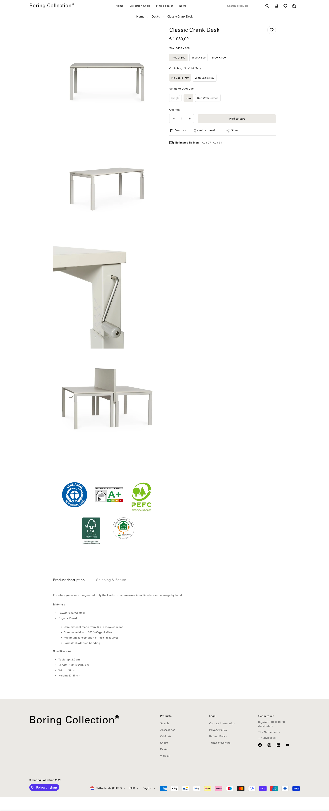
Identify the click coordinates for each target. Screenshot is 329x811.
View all (165, 755)
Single (175, 98)
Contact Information (222, 723)
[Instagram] (269, 745)
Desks (156, 16)
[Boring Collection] (51, 6)
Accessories (167, 730)
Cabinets (165, 736)
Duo (188, 98)
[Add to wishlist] (271, 30)
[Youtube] (287, 745)
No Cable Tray (180, 77)
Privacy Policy (218, 730)
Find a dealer (164, 5)
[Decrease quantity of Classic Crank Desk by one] (173, 118)
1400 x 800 (178, 57)
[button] (294, 6)
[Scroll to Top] (321, 790)
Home (119, 5)
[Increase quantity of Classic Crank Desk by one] (189, 118)
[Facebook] (260, 745)
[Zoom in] (152, 33)
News (182, 5)
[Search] (267, 6)
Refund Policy (218, 736)
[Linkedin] (278, 745)
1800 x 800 (219, 57)
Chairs (164, 742)
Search (164, 723)
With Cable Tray (204, 77)
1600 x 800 (199, 57)
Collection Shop (139, 5)
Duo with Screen (208, 98)
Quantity (174, 109)
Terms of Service (220, 742)
